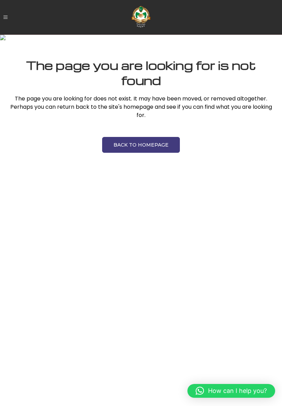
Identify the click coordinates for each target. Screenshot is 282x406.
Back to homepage (141, 145)
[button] (231, 391)
